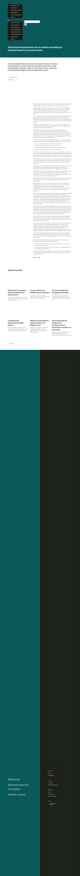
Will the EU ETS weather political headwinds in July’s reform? (17, 292)
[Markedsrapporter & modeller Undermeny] (21, 19)
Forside (9, 55)
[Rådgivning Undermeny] (13, 2)
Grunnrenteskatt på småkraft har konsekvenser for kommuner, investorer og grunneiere (61, 325)
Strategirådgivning (15, 5)
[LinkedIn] (37, 257)
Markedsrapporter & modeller (14, 19)
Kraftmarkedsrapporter (16, 29)
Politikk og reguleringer (16, 14)
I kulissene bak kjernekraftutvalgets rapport (16, 323)
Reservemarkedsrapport (16, 34)
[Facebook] (34, 257)
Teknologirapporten (15, 27)
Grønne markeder (15, 24)
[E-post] (39, 257)
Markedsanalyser (14, 12)
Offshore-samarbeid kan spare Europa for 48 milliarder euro (39, 323)
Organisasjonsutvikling (16, 10)
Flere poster (11, 343)
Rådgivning (10, 2)
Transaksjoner (14, 7)
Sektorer (13, 17)
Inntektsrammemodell (15, 32)
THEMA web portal (12, 41)
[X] (36, 257)
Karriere (9, 42)
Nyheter (12, 55)
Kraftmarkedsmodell (15, 22)
